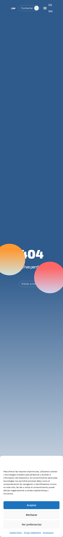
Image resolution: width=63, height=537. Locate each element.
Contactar (27, 8)
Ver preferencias (31, 524)
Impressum (48, 532)
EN (50, 4)
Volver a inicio (30, 283)
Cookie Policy (16, 532)
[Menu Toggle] (45, 8)
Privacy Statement (32, 532)
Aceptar (31, 505)
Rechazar (31, 514)
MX (50, 11)
